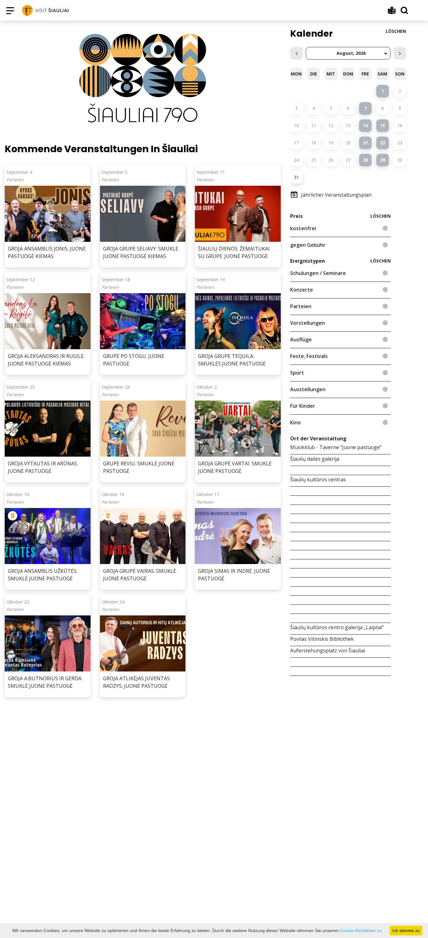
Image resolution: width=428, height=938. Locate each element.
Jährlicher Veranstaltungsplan (336, 194)
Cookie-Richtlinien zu (361, 930)
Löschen (396, 31)
